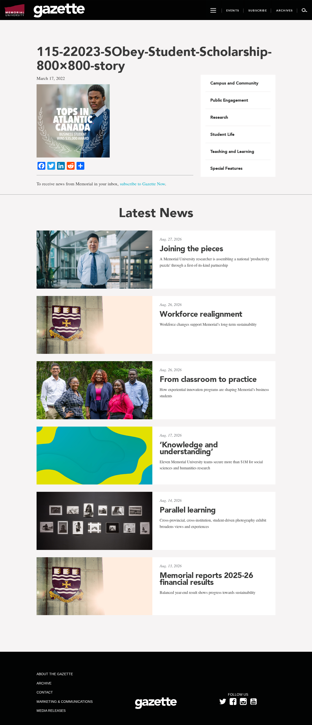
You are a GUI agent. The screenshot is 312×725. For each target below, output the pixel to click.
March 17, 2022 (51, 78)
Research (219, 117)
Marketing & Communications (65, 702)
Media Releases (51, 711)
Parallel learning (188, 509)
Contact (45, 692)
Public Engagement (229, 100)
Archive (44, 683)
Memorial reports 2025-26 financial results (206, 579)
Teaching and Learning (232, 151)
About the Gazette (55, 674)
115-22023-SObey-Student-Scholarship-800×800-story (154, 58)
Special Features (226, 168)
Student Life (222, 134)
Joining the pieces (191, 248)
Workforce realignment (201, 314)
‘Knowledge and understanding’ (189, 448)
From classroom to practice (208, 379)
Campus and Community (234, 83)
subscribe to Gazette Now (142, 184)
